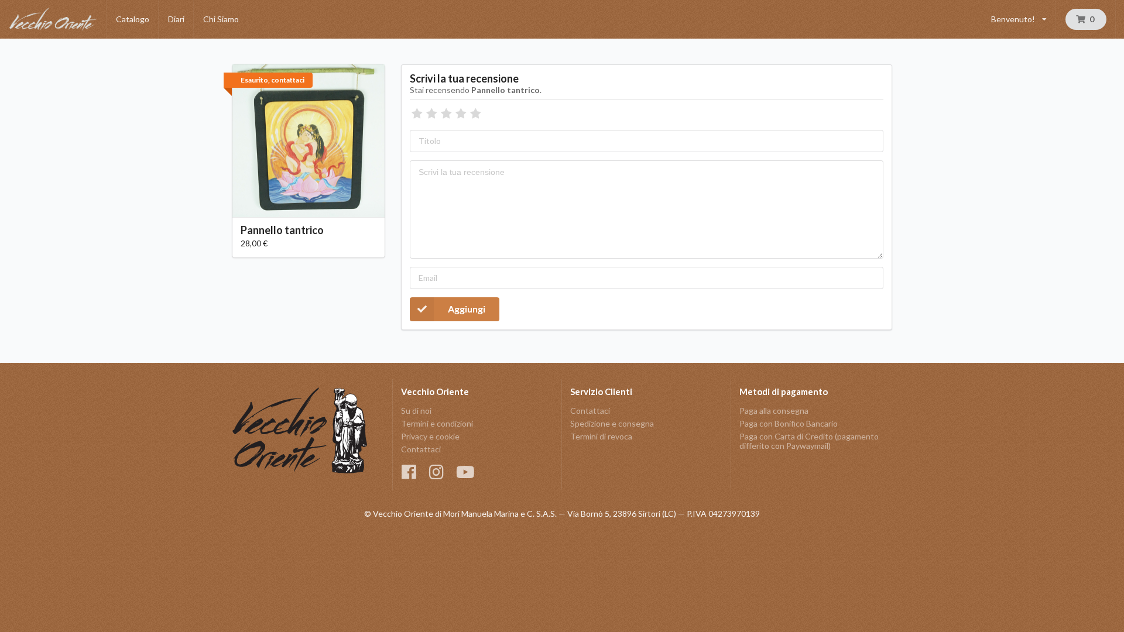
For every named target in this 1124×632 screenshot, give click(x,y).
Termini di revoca (601, 436)
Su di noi (416, 410)
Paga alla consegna (773, 410)
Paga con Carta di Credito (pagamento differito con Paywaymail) (809, 441)
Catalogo (132, 19)
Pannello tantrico (282, 230)
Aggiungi (466, 308)
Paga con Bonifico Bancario (788, 423)
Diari (176, 19)
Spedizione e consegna (612, 423)
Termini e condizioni (437, 423)
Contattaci (421, 449)
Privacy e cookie (430, 436)
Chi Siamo (221, 19)
